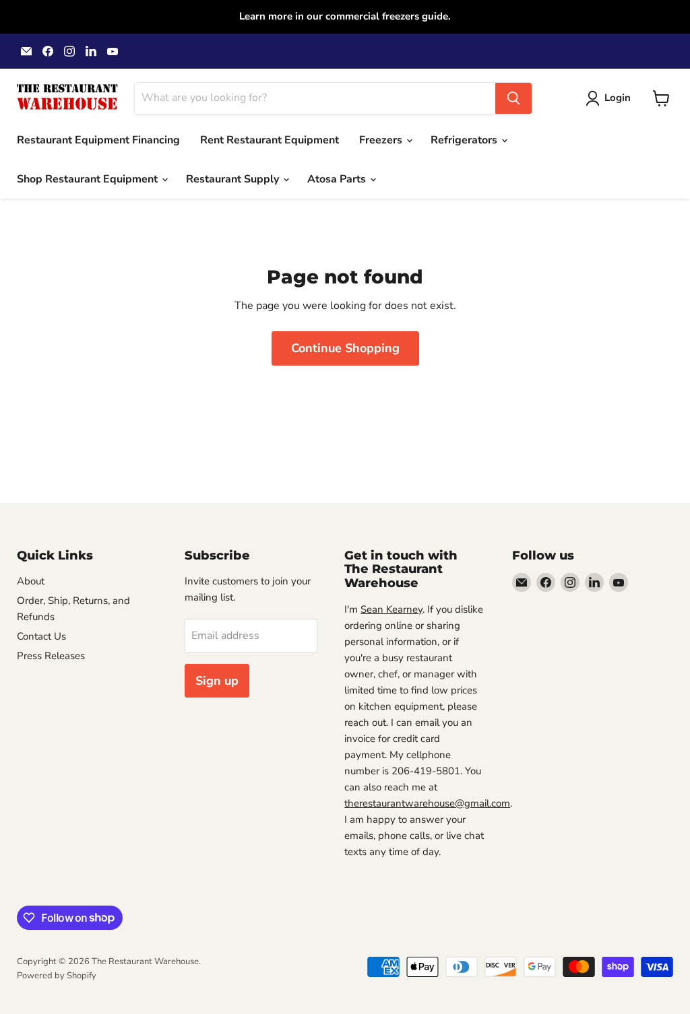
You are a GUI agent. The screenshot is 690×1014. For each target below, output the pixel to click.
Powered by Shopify (56, 976)
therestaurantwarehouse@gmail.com (427, 803)
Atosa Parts (338, 179)
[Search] (513, 98)
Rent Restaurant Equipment (269, 140)
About (30, 581)
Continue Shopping (345, 348)
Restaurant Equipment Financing (98, 140)
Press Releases (51, 656)
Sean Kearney (391, 609)
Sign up (217, 681)
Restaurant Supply (234, 179)
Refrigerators (465, 140)
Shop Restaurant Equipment (88, 179)
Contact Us (41, 636)
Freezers (382, 140)
